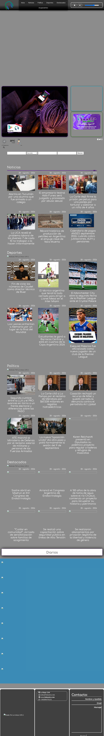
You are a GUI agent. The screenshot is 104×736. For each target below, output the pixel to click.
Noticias (31, 3)
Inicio (23, 3)
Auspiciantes (43, 8)
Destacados (61, 3)
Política (40, 3)
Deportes (49, 3)
